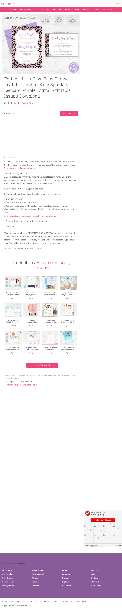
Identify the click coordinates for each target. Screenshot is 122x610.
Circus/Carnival (38, 574)
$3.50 (68, 298)
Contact (38, 601)
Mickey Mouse (8, 586)
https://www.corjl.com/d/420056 (19, 168)
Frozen (65, 578)
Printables (42, 9)
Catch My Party (61, 3)
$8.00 (31, 298)
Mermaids (95, 582)
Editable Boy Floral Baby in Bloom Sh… (13, 321)
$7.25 (13, 298)
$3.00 (31, 353)
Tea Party (35, 586)
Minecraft (66, 574)
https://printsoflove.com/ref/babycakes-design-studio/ (30, 216)
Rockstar (94, 578)
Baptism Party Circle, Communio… (31, 349)
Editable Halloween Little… (31, 321)
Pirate (64, 570)
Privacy (47, 601)
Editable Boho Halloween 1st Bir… (50, 321)
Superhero (36, 582)
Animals (94, 570)
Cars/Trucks (96, 586)
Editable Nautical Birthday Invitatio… (32, 294)
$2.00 (50, 353)
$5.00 (50, 326)
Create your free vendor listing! (22, 384)
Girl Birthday (7, 570)
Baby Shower (7, 578)
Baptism (65, 582)
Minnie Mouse (37, 570)
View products (42, 365)
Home (4, 601)
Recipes (68, 9)
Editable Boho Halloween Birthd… (68, 321)
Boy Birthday (7, 574)
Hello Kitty (66, 586)
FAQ (30, 601)
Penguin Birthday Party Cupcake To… (68, 294)
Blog (96, 9)
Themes (12, 9)
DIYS (77, 9)
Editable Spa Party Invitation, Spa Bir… (13, 294)
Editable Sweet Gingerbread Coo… (13, 349)
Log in (118, 3)
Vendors (87, 9)
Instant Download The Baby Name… (50, 349)
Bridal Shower (8, 582)
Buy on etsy (69, 114)
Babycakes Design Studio (23, 103)
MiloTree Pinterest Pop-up (73, 601)
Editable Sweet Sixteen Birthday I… (68, 349)
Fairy (93, 574)
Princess (35, 578)
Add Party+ (108, 9)
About (12, 601)
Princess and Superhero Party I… (50, 294)
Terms (56, 601)
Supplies (57, 9)
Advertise (22, 601)
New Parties (25, 9)
